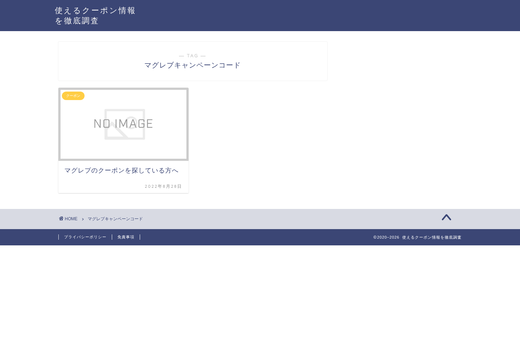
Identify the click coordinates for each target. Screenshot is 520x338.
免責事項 (125, 237)
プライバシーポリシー (85, 237)
